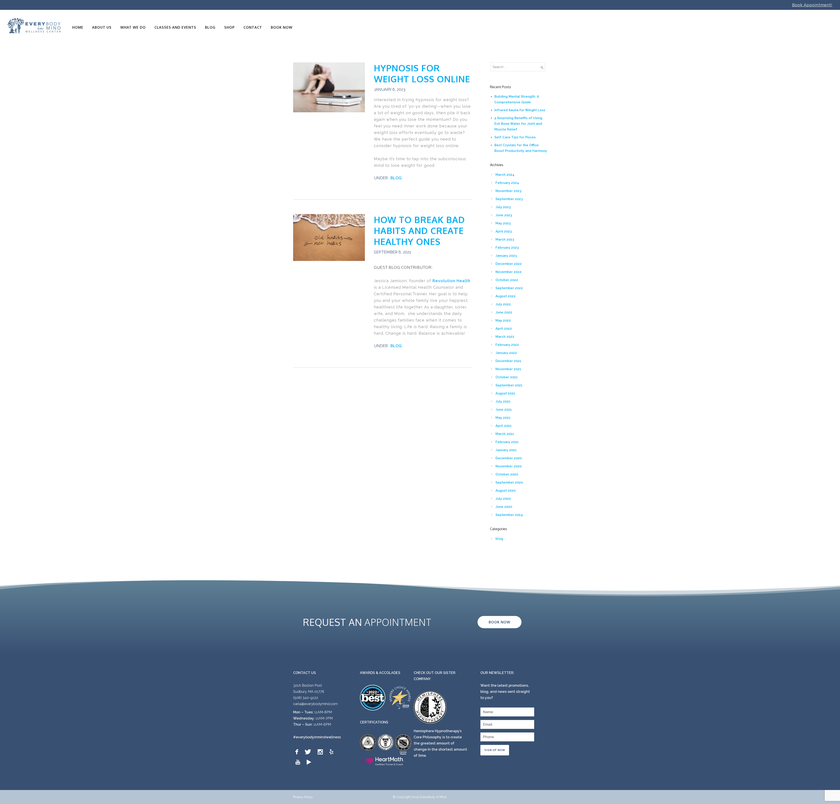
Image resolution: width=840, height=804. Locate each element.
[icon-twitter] (309, 752)
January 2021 (506, 450)
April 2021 (503, 426)
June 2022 (503, 312)
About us (102, 27)
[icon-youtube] (298, 762)
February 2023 (507, 248)
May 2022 (503, 320)
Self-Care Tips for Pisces (515, 137)
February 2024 (507, 183)
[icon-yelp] (332, 752)
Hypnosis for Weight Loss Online (422, 73)
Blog (210, 27)
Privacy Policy (303, 797)
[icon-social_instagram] (321, 752)
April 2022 (503, 329)
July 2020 (503, 499)
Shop (229, 27)
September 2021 (509, 385)
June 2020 (503, 507)
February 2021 (507, 442)
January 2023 (506, 256)
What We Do (133, 27)
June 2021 (503, 410)
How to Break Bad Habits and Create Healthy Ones (419, 230)
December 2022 (508, 264)
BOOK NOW (281, 27)
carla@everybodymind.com (315, 704)
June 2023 (503, 215)
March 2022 (504, 337)
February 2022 (507, 345)
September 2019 (509, 515)
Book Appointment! (812, 5)
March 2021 (504, 434)
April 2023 (503, 231)
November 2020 (508, 466)
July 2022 (503, 304)
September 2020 (509, 482)
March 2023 (504, 239)
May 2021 (503, 418)
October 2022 (506, 280)
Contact (252, 27)
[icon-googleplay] (309, 762)
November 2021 (508, 369)
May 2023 (503, 223)
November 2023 (508, 191)
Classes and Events (175, 27)
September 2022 (509, 288)
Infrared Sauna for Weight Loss (519, 110)
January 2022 (506, 353)
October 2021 (506, 377)
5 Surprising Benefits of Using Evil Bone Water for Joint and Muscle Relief (518, 123)
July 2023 (503, 207)
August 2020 (505, 491)
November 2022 (508, 272)
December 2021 (508, 361)
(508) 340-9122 (305, 698)
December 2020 (508, 458)
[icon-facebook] (297, 752)
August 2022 (505, 296)
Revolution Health (451, 280)
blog (396, 178)
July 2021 (503, 401)
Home (77, 27)
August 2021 (505, 393)
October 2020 (506, 474)
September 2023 (509, 199)
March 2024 (504, 175)
